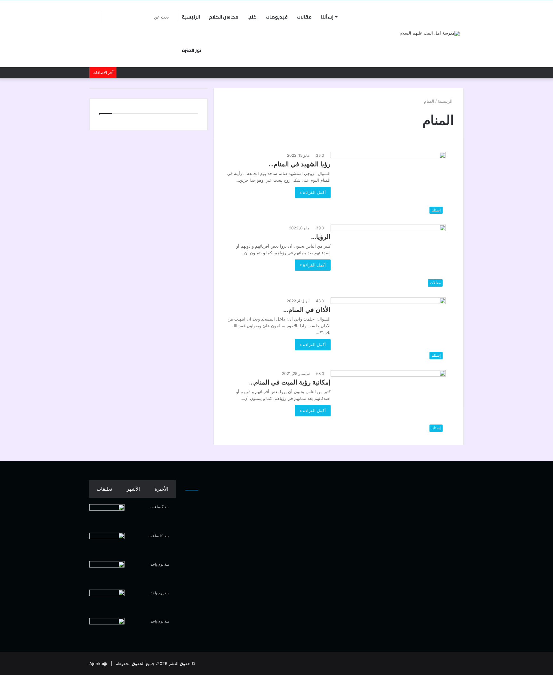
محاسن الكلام (223, 17)
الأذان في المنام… (307, 310)
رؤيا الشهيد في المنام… (299, 164)
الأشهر (133, 489)
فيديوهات (277, 17)
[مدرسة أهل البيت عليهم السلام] (430, 33)
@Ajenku (98, 663)
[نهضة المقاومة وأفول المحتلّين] (106, 602)
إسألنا (327, 17)
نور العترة (191, 50)
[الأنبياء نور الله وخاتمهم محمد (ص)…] (106, 630)
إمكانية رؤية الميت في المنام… (290, 382)
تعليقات (104, 489)
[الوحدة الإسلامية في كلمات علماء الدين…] (106, 516)
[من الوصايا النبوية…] (106, 545)
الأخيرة (161, 489)
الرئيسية (191, 17)
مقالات (304, 17)
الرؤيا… (321, 237)
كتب (252, 17)
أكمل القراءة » (313, 192)
